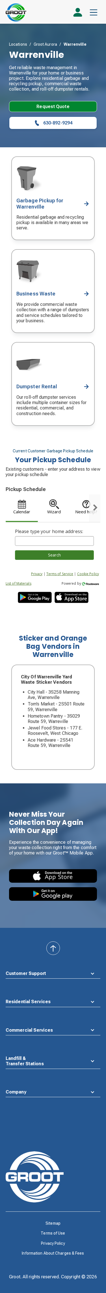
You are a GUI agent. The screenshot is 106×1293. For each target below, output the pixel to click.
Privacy (37, 573)
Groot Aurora (45, 44)
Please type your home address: (49, 531)
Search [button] (54, 555)
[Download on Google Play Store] (53, 894)
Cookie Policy (88, 573)
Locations (18, 44)
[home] (16, 12)
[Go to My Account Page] (77, 14)
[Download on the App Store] (53, 876)
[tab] (22, 508)
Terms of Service (59, 573)
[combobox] (54, 541)
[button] (93, 12)
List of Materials (18, 583)
